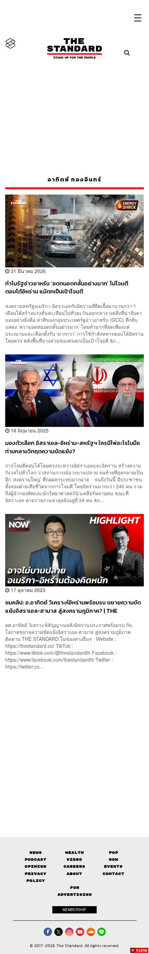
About (74, 874)
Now (113, 859)
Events (113, 866)
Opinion (35, 866)
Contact (113, 874)
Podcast (35, 859)
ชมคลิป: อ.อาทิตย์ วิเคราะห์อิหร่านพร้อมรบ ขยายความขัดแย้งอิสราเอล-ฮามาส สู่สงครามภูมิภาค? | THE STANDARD (73, 606)
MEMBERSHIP (74, 909)
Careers (74, 866)
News (35, 852)
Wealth (74, 852)
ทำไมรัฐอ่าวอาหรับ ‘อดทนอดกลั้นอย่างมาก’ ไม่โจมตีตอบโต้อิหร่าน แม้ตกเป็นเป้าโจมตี (66, 287)
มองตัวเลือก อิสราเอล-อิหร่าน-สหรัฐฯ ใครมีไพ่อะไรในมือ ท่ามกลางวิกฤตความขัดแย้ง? (72, 447)
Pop (113, 852)
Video (74, 859)
